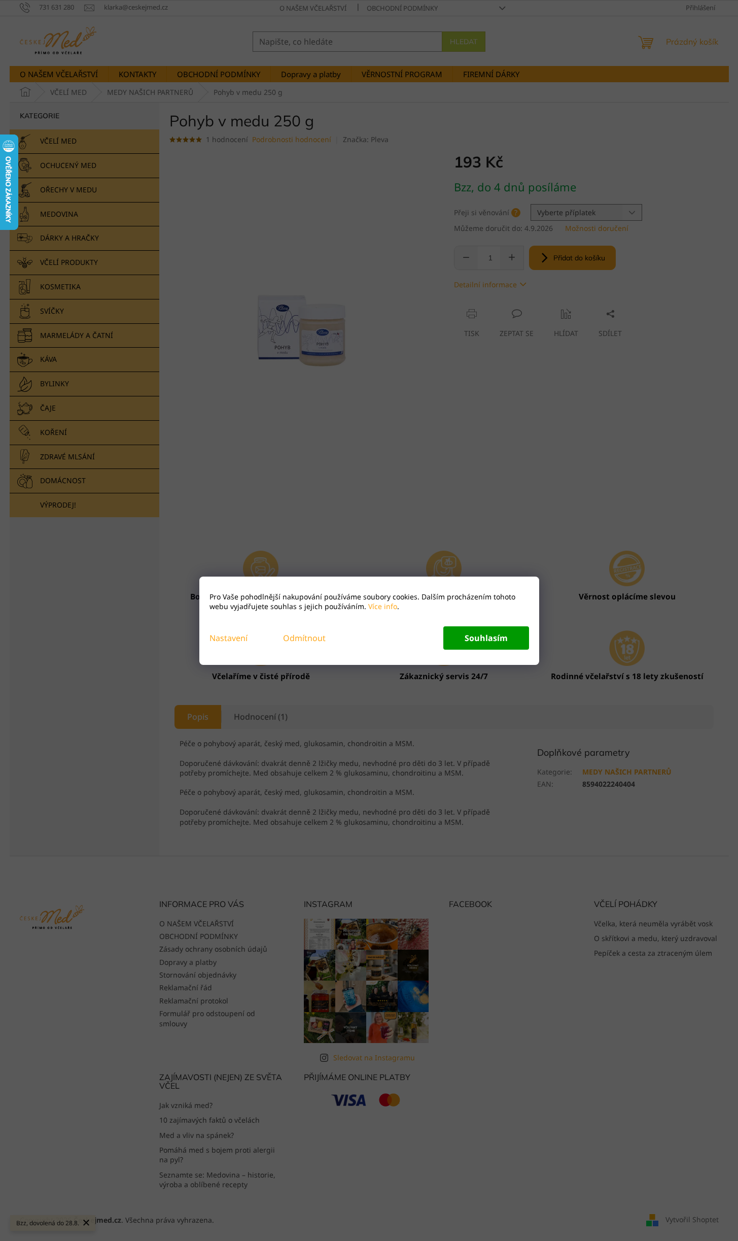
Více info (381, 606)
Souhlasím (486, 638)
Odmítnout (304, 638)
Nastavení (228, 638)
